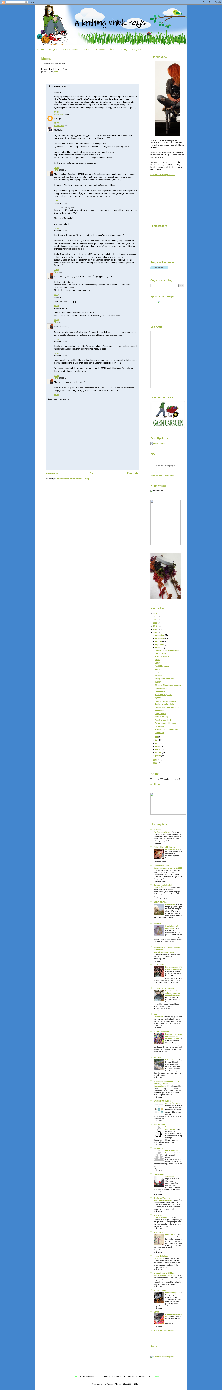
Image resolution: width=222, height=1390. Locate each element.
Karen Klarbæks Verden (164, 988)
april (157, 746)
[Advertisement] (165, 201)
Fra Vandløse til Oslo (162, 832)
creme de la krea (161, 1256)
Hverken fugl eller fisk (163, 885)
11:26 (56, 167)
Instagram (158, 1258)
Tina (56, 170)
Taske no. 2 (159, 675)
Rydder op (159, 733)
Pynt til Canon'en (162, 666)
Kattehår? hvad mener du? (166, 729)
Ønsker (112, 49)
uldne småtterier (160, 887)
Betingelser (136, 49)
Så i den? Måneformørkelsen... (168, 685)
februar (158, 753)
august (158, 648)
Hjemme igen (170, 904)
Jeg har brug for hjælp (164, 704)
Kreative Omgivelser (162, 1101)
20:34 (56, 320)
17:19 (56, 353)
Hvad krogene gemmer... (165, 701)
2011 (155, 623)
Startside (41, 49)
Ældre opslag (133, 473)
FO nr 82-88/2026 (172, 849)
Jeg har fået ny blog (173, 1103)
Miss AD (157, 1057)
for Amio (178, 331)
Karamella (158, 1312)
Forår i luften (170, 1234)
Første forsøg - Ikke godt (165, 723)
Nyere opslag (52, 473)
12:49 (56, 228)
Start (92, 473)
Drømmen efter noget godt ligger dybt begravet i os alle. (173, 1036)
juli (156, 737)
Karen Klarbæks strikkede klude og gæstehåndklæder (172, 993)
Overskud (87, 49)
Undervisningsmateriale (163, 1200)
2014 (155, 613)
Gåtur (157, 663)
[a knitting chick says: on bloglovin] (159, 270)
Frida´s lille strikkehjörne (164, 847)
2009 (155, 629)
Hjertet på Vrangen (162, 1198)
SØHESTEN (159, 1232)
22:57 (56, 295)
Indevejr (158, 669)
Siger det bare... (160, 1086)
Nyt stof (158, 698)
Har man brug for (162, 656)
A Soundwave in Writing (164, 1273)
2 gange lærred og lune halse (167, 707)
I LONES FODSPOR (162, 1032)
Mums (46, 59)
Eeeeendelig (160, 691)
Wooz (156, 1014)
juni (157, 740)
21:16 (56, 375)
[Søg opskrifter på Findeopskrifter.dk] (158, 443)
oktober (158, 641)
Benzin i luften (161, 688)
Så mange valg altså (163, 695)
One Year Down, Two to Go (164, 1275)
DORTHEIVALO (160, 902)
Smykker (174, 331)
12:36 (56, 201)
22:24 (56, 270)
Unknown (58, 114)
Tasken (158, 682)
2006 (155, 763)
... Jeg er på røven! (161, 1217)
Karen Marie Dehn (161, 866)
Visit (162, 475)
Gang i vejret (160, 714)
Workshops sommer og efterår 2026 (168, 868)
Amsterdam (170, 1176)
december (159, 635)
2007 (155, 760)
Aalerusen (158, 1215)
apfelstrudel (159, 1174)
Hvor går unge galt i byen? (164, 952)
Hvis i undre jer (171, 1293)
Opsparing (159, 726)
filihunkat (157, 924)
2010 (155, 626)
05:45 (56, 112)
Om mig (123, 49)
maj (157, 743)
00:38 (56, 395)
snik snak (50, 73)
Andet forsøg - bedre (163, 720)
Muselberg (158, 1148)
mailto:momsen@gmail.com (162, 175)
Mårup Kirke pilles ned (164, 679)
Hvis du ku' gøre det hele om (167, 650)
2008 (155, 632)
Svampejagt (158, 1017)
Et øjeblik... (158, 830)
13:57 (56, 339)
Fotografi (53, 49)
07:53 (56, 123)
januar (158, 756)
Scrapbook (100, 49)
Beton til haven (171, 1060)
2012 (155, 620)
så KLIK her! (155, 784)
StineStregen (159, 1125)
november (159, 638)
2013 (155, 617)
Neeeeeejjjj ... (160, 710)
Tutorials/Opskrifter (69, 49)
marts (158, 749)
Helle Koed (59, 125)
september (160, 645)
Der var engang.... (162, 653)
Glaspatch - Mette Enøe (164, 1331)
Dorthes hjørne (160, 1290)
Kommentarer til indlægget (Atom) (73, 479)
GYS (157, 672)
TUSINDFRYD (159, 965)
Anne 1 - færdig (161, 717)
